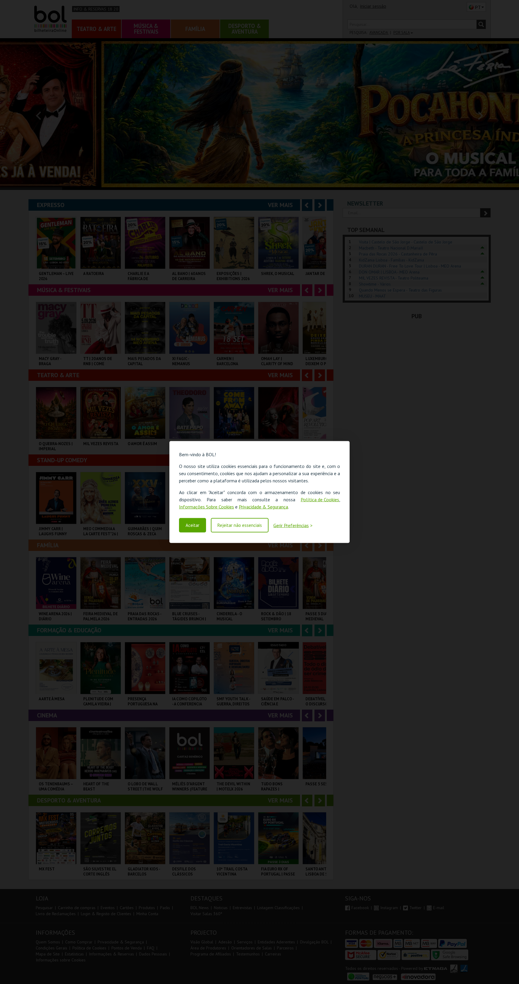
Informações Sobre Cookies (206, 507)
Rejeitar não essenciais (239, 525)
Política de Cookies (320, 500)
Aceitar (192, 525)
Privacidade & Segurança (263, 507)
